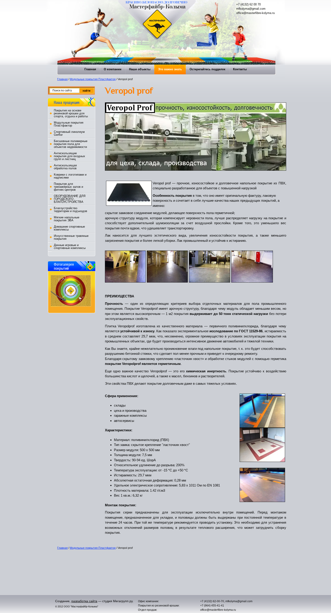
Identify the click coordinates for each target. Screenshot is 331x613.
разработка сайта (84, 601)
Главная (62, 79)
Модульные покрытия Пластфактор (93, 79)
